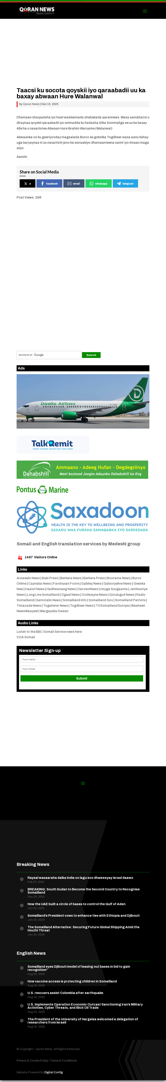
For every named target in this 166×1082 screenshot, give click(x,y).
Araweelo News (28, 578)
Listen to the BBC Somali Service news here (49, 631)
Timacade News (29, 605)
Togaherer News (55, 605)
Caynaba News (39, 583)
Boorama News (118, 578)
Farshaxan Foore (66, 583)
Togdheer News (82, 605)
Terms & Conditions (63, 1060)
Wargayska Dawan (54, 611)
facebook (52, 183)
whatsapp (101, 183)
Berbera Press (94, 578)
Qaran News (31, 104)
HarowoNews (88, 589)
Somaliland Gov (101, 600)
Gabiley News (91, 583)
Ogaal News (70, 594)
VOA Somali (26, 637)
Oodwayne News (94, 594)
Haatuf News (35, 589)
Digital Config (53, 1072)
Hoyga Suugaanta (114, 589)
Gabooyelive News (118, 583)
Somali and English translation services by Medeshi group (78, 544)
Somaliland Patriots (130, 600)
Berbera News (70, 578)
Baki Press (50, 578)
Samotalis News (48, 600)
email (76, 183)
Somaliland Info (75, 600)
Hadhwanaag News (61, 589)
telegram (128, 183)
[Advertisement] (83, 59)
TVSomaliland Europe (112, 605)
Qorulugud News (121, 594)
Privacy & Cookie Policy (32, 1060)
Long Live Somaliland (43, 594)
